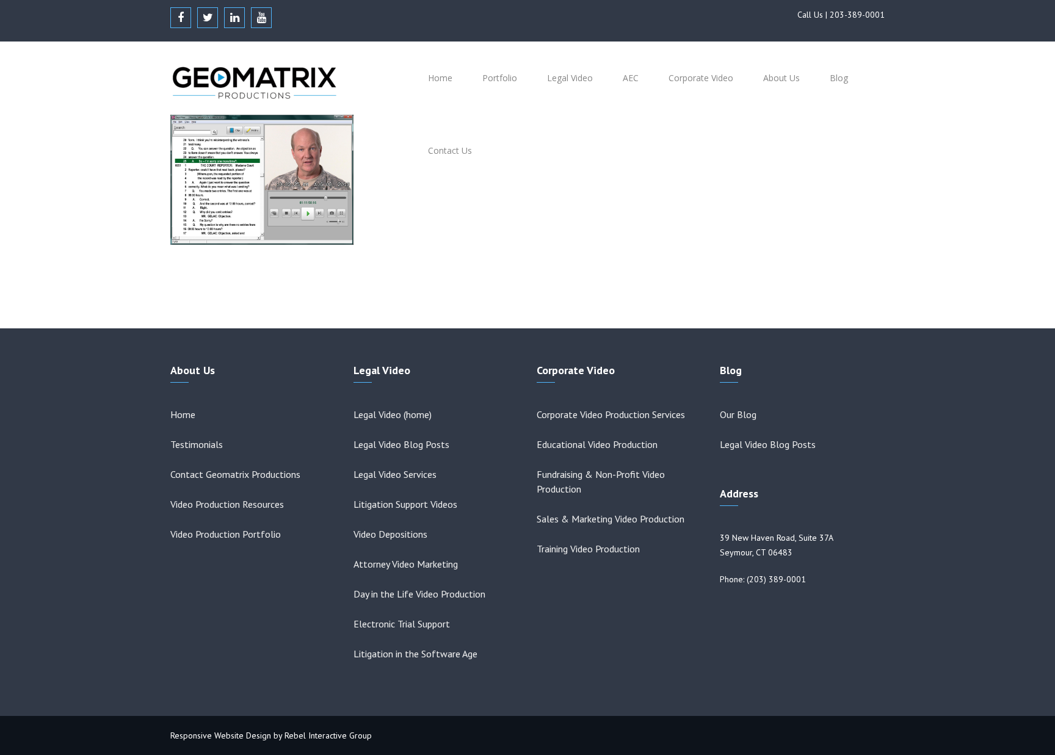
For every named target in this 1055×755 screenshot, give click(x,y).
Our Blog (738, 414)
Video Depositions (390, 534)
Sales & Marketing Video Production (610, 519)
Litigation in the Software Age (415, 654)
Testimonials (196, 444)
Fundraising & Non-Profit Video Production (601, 481)
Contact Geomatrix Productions (235, 474)
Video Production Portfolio (225, 534)
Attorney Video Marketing (405, 564)
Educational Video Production (597, 444)
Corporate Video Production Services (611, 414)
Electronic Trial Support (401, 624)
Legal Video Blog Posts (401, 444)
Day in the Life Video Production (419, 594)
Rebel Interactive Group (328, 735)
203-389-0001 (857, 14)
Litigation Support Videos (405, 504)
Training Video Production (588, 549)
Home (182, 414)
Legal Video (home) (392, 414)
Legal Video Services (395, 474)
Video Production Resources (227, 504)
